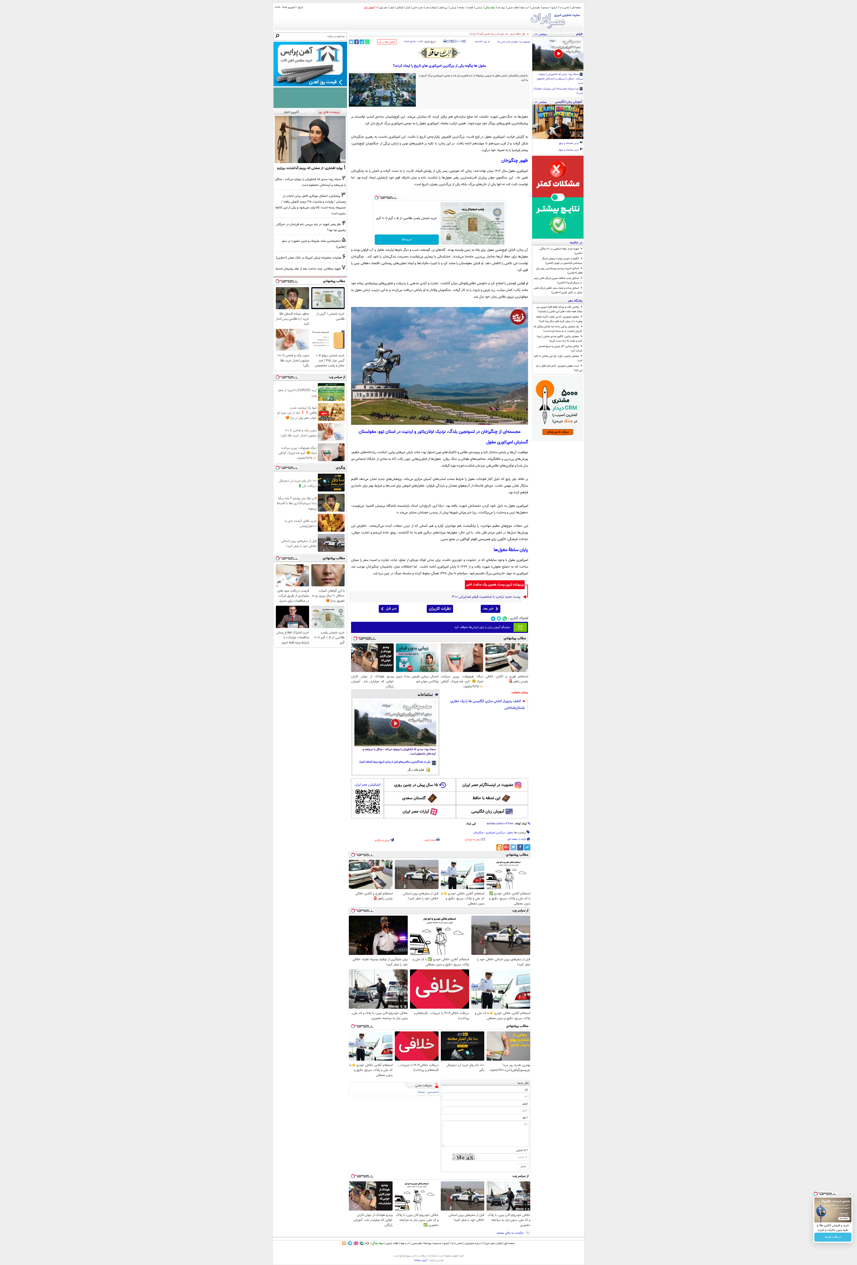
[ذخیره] (451, 42)
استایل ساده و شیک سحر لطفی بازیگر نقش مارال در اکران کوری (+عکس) (558, 290)
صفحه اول (576, 7)
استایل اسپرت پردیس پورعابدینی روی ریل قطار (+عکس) (559, 270)
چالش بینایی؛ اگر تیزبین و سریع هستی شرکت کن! (560, 348)
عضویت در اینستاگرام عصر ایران (487, 785)
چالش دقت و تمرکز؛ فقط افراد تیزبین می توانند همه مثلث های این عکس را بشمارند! (559, 309)
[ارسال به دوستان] (448, 41)
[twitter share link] (351, 41)
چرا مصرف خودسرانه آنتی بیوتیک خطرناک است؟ (558, 91)
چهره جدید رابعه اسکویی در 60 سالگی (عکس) (561, 251)
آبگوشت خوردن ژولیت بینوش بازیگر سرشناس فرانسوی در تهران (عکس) (562, 261)
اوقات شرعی (513, 7)
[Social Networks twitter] (499, 618)
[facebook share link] (356, 41)
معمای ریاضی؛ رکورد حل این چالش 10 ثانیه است (558, 358)
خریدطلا (407, 239)
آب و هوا (525, 7)
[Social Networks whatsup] (504, 618)
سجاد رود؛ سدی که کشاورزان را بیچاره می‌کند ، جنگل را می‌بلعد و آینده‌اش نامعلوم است (560, 79)
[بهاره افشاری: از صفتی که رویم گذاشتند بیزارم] (310, 139)
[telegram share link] (362, 41)
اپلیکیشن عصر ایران (367, 784)
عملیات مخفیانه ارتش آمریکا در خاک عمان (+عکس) (308, 258)
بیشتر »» (541, 34)
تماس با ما (564, 7)
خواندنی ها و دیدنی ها (508, 42)
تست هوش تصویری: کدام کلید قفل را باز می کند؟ (559, 368)
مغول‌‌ (510, 833)
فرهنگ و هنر (431, 7)
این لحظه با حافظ (486, 798)
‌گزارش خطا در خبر (387, 42)
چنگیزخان (478, 833)
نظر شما (523, 1083)
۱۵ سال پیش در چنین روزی (416, 785)
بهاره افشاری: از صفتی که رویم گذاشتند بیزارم (310, 168)
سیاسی (479, 7)
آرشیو (554, 7)
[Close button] (850, 1194)
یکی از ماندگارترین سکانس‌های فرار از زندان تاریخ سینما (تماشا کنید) (395, 762)
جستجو (546, 7)
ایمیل (525, 1104)
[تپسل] (376, 197)
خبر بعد (488, 609)
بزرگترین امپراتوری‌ (495, 833)
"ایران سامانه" (421, 1260)
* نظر (525, 1118)
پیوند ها (501, 7)
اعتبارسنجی (433, 1092)
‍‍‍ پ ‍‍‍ (460, 40)
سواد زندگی (490, 7)
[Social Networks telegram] (493, 618)
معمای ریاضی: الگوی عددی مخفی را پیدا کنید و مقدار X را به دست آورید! (559, 338)
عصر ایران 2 (382, 7)
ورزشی (453, 7)
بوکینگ (421, 1092)
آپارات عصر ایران (416, 812)
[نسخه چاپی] (444, 41)
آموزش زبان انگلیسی (487, 812)
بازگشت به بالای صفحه (510, 1233)
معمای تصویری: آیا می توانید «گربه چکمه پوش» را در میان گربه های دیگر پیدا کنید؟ (559, 319)
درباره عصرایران (473, 1243)
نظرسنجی (535, 7)
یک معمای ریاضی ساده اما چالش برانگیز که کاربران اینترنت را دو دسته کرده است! (558, 329)
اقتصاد (470, 7)
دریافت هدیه (833, 1237)
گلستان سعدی (414, 798)
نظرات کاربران (440, 609)
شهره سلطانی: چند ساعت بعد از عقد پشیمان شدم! (308, 269)
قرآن (408, 7)
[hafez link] (440, 53)
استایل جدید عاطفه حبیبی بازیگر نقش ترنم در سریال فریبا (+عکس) (558, 280)
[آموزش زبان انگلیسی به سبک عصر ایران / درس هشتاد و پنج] (557, 122)
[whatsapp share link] (367, 41)
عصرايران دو (525, 42)
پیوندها (427, 1243)
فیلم (392, 7)
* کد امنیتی (522, 1150)
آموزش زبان (369, 7)
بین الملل (443, 7)
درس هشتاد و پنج (569, 143)
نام (526, 1090)
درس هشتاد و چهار (569, 150)
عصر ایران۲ (489, 1243)
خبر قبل (391, 609)
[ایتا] (499, 847)
